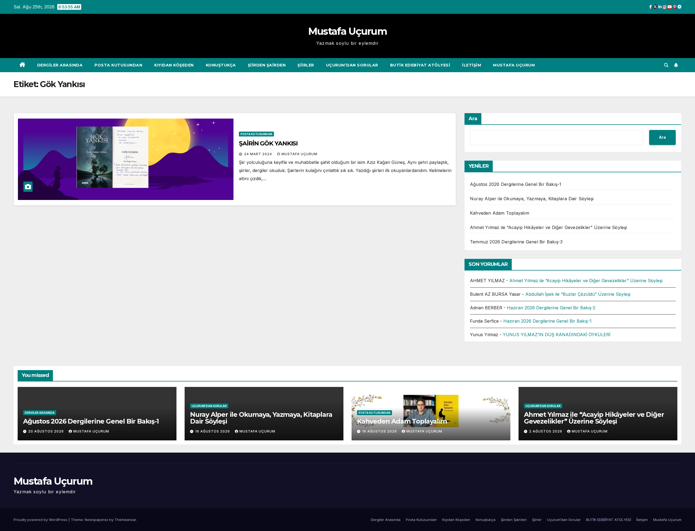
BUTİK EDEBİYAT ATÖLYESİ (420, 65)
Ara (473, 119)
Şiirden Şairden (267, 65)
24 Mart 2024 (258, 154)
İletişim (471, 65)
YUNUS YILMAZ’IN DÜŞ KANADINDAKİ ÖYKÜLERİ (556, 334)
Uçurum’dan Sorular (352, 65)
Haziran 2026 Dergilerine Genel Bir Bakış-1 (547, 321)
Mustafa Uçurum (347, 31)
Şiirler (306, 65)
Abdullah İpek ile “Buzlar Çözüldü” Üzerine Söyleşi (577, 294)
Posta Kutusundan (118, 65)
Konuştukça (221, 65)
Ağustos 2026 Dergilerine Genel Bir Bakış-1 (515, 184)
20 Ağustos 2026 (46, 431)
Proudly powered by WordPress (41, 519)
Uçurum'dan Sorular (209, 406)
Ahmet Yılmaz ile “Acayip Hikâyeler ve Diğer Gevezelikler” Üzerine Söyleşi (548, 227)
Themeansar (125, 519)
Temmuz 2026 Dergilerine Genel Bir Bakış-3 (516, 241)
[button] (666, 65)
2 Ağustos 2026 (546, 431)
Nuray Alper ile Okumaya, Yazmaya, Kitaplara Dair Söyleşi (531, 198)
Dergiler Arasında (60, 65)
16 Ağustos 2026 (213, 431)
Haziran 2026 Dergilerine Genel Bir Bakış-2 (551, 307)
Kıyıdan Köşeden (174, 65)
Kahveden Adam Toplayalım (499, 213)
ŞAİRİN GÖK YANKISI (268, 143)
